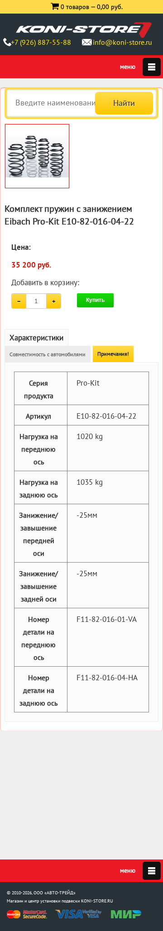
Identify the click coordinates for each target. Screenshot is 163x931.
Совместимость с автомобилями (48, 354)
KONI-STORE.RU (97, 901)
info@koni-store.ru (122, 42)
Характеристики (36, 338)
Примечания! (113, 353)
